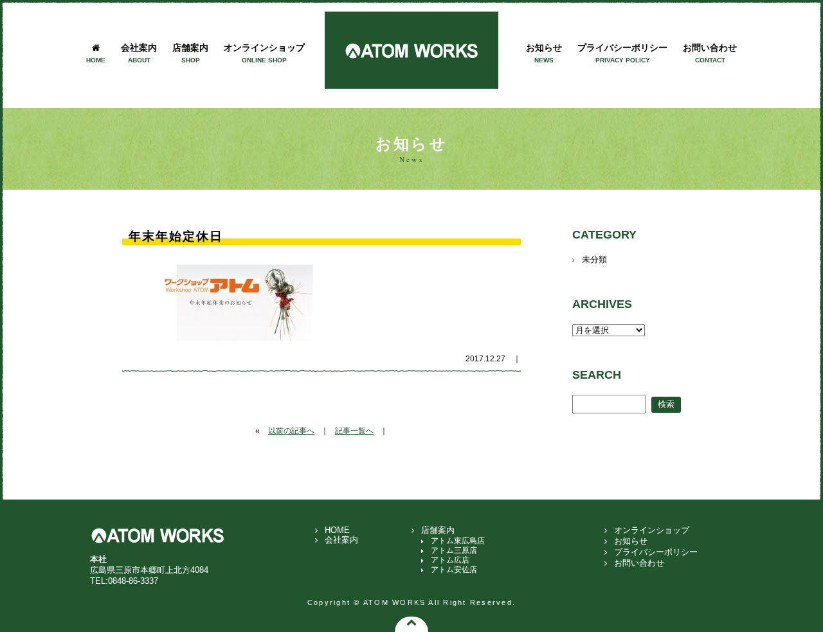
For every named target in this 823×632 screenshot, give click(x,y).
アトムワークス (411, 50)
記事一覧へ (354, 430)
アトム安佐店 (454, 569)
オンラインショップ (264, 53)
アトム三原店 (454, 550)
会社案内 (139, 53)
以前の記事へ (291, 430)
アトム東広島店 (458, 541)
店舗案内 (190, 53)
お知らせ (544, 53)
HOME (337, 530)
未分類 (594, 259)
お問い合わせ (710, 53)
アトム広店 (450, 560)
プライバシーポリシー (622, 53)
